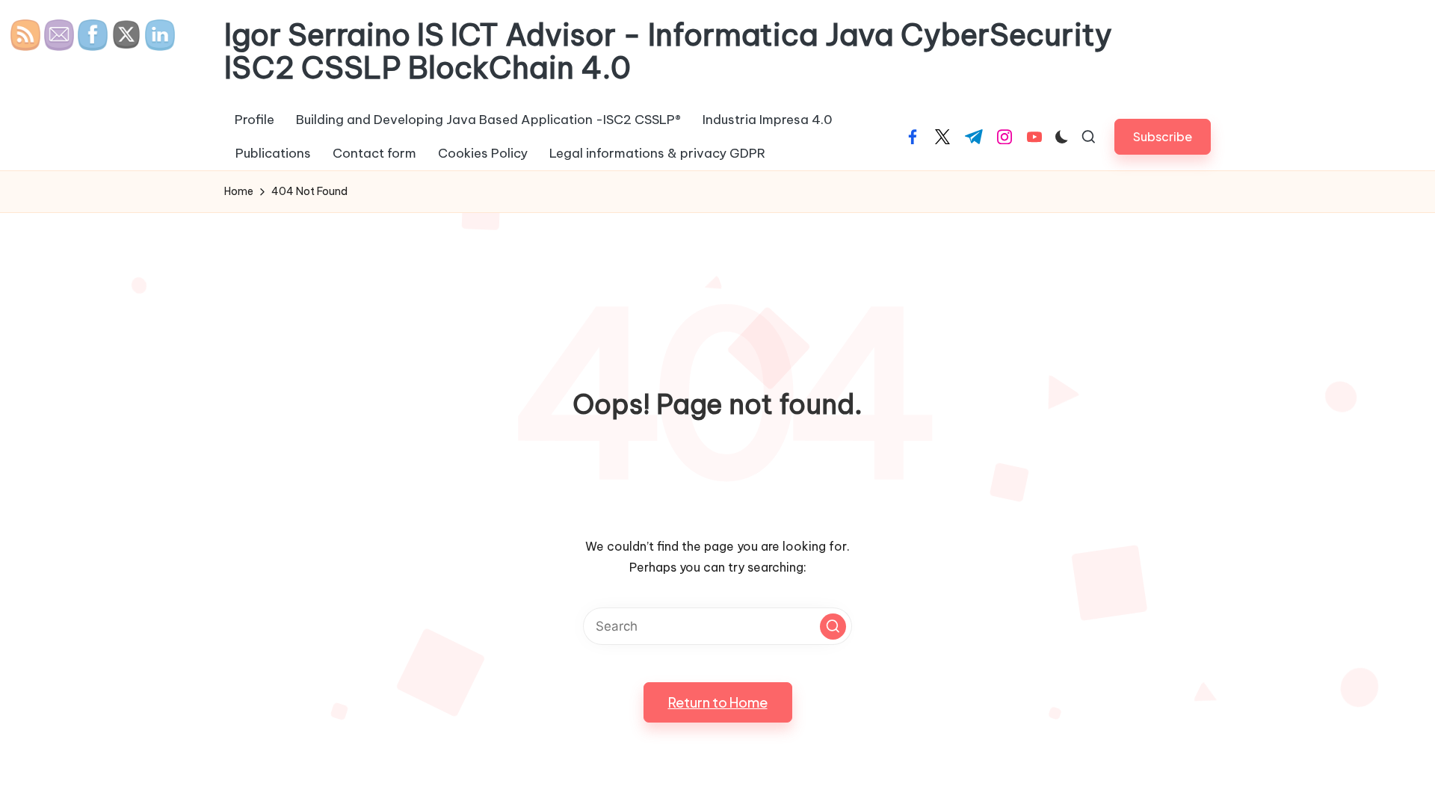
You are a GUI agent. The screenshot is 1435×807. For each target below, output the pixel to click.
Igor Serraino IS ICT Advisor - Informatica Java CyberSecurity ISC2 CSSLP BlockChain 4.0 (668, 51)
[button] (1162, 136)
